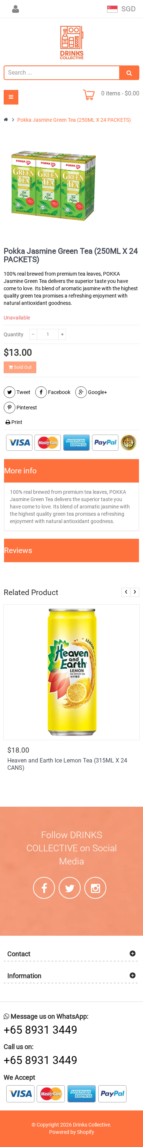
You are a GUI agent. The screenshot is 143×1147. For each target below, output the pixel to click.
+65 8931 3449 (40, 1029)
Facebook (58, 392)
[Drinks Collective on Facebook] (44, 888)
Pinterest (26, 407)
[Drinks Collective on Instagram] (95, 888)
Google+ (97, 392)
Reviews (18, 550)
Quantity (13, 334)
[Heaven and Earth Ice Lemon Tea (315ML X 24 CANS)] (71, 672)
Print (16, 422)
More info (20, 470)
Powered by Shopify (71, 1132)
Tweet (22, 392)
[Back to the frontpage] (6, 120)
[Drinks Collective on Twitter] (70, 888)
